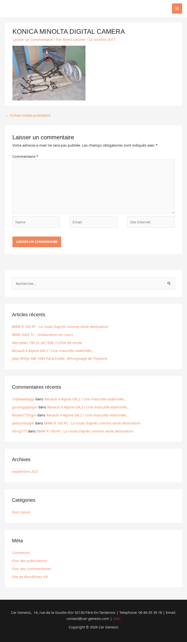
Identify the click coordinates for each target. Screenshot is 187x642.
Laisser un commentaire (32, 39)
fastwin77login (24, 415)
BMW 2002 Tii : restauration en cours (42, 334)
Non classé (21, 512)
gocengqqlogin (24, 407)
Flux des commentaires (31, 568)
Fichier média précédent (27, 115)
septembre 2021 (25, 471)
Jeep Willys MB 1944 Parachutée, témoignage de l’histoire (59, 358)
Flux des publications (29, 560)
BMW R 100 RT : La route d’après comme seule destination (60, 326)
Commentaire (25, 156)
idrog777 (19, 431)
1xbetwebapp (23, 398)
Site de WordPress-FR (30, 576)
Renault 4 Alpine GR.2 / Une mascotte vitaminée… (53, 350)
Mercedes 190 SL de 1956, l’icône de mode (47, 342)
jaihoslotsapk (23, 423)
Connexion (21, 552)
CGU (117, 618)
